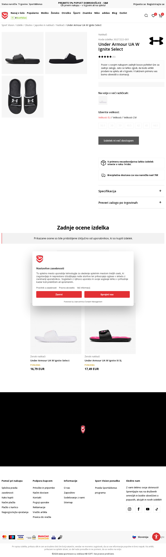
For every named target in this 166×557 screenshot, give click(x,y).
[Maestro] (12, 537)
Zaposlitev (69, 492)
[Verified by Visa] (54, 537)
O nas (67, 487)
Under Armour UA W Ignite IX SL (103, 360)
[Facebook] (138, 509)
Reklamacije (39, 507)
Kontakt (37, 497)
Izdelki (19, 25)
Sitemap (68, 502)
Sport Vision (8, 25)
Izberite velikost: (109, 112)
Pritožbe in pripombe (44, 487)
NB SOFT (89, 553)
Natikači (60, 25)
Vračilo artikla (40, 512)
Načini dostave (40, 492)
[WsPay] (31, 537)
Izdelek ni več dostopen (119, 140)
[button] (25, 13)
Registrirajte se (155, 4)
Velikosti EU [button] (104, 117)
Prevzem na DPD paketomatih (83, 3)
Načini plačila (8, 502)
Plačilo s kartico (10, 507)
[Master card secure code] (43, 537)
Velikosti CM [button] (130, 117)
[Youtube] (147, 509)
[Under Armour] (156, 40)
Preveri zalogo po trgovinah (118, 203)
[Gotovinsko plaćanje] (60, 537)
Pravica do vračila (42, 517)
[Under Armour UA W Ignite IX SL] (110, 328)
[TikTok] (157, 509)
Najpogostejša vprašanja (15, 512)
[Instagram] (129, 509)
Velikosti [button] (117, 117)
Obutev (28, 25)
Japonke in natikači (44, 25)
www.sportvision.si (67, 553)
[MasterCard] (4, 537)
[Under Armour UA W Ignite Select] (55, 328)
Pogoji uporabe (41, 502)
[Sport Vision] (5, 15)
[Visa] (20, 537)
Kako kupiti (7, 497)
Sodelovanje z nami (74, 497)
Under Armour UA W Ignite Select (50, 360)
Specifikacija (107, 191)
